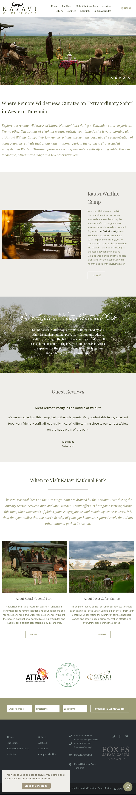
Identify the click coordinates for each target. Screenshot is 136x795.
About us (71, 10)
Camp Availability (102, 10)
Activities (106, 5)
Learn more (43, 778)
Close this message (36, 785)
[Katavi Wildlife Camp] (19, 7)
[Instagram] (113, 727)
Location (85, 10)
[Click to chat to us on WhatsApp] (127, 786)
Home (54, 5)
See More (96, 275)
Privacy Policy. (104, 779)
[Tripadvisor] (126, 727)
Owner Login (122, 780)
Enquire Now (125, 8)
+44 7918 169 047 (83, 727)
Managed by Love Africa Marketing (80, 779)
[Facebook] (119, 727)
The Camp (67, 5)
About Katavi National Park (34, 590)
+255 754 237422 (82, 734)
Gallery (59, 10)
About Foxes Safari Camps (102, 590)
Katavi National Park (87, 5)
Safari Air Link (108, 231)
